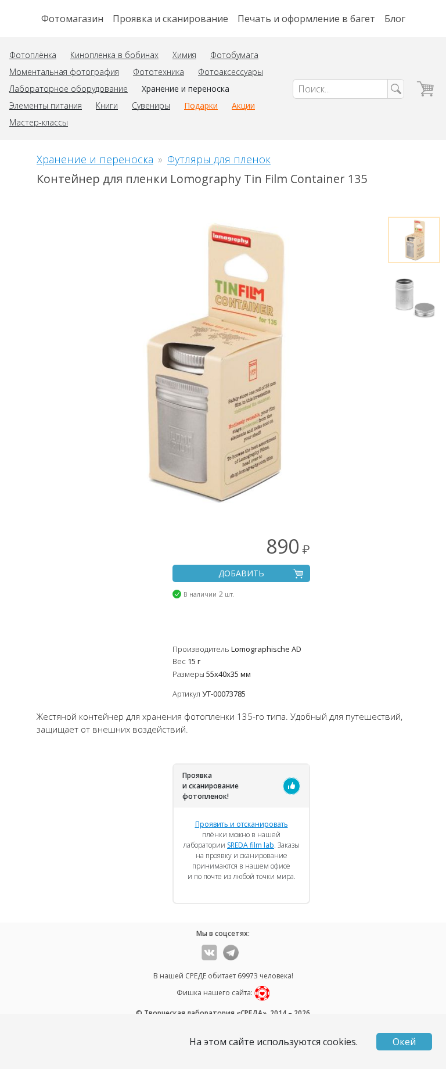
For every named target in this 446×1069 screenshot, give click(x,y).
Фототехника (158, 71)
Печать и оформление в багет (306, 18)
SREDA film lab (250, 845)
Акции (243, 105)
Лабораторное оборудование (68, 88)
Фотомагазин (72, 18)
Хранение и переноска (185, 88)
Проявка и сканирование (170, 18)
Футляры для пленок (219, 159)
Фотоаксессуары (230, 71)
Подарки (201, 105)
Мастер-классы (38, 122)
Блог (394, 18)
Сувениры (151, 105)
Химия (184, 54)
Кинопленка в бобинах (114, 54)
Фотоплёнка (32, 54)
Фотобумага (234, 54)
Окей (404, 1041)
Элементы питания (45, 105)
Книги (107, 105)
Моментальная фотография (64, 71)
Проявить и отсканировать (241, 824)
